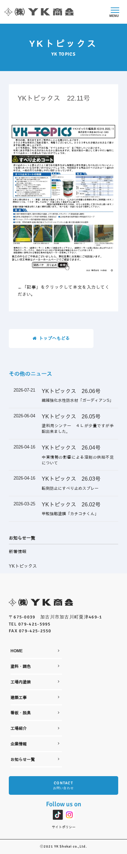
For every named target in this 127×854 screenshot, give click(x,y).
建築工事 (18, 697)
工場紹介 (18, 728)
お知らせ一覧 (22, 759)
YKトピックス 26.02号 (71, 504)
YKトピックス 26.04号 (71, 448)
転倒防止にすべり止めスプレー (70, 488)
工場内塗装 (20, 682)
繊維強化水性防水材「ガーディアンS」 (77, 400)
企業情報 (18, 744)
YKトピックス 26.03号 (71, 479)
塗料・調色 (20, 666)
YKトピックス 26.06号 (71, 391)
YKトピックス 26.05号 (71, 416)
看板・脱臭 (20, 712)
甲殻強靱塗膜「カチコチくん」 (70, 513)
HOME (16, 651)
